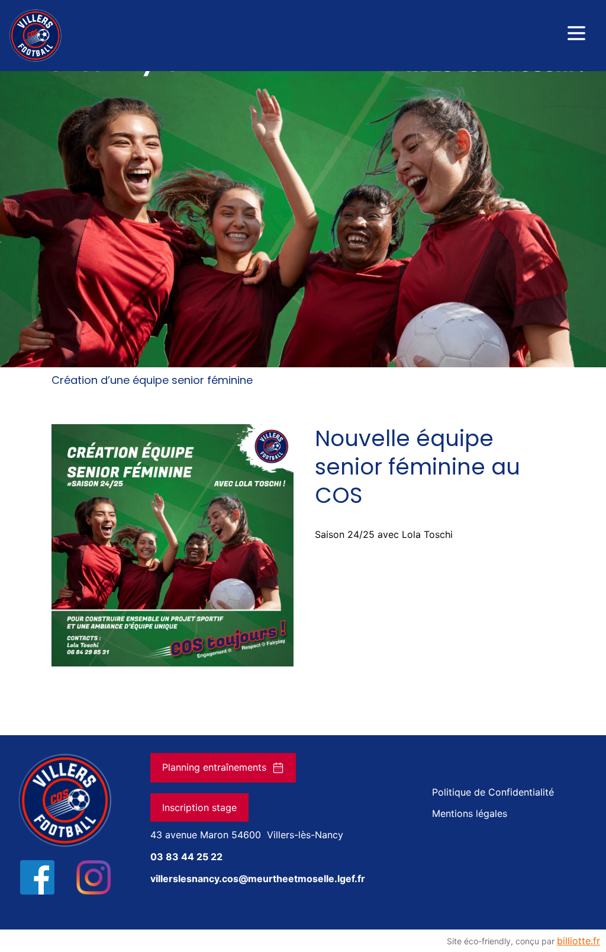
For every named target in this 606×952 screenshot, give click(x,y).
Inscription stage (199, 807)
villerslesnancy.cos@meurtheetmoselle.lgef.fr (257, 878)
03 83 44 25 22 (186, 857)
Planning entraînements (214, 767)
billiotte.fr (578, 941)
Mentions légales (469, 813)
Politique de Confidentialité (493, 792)
